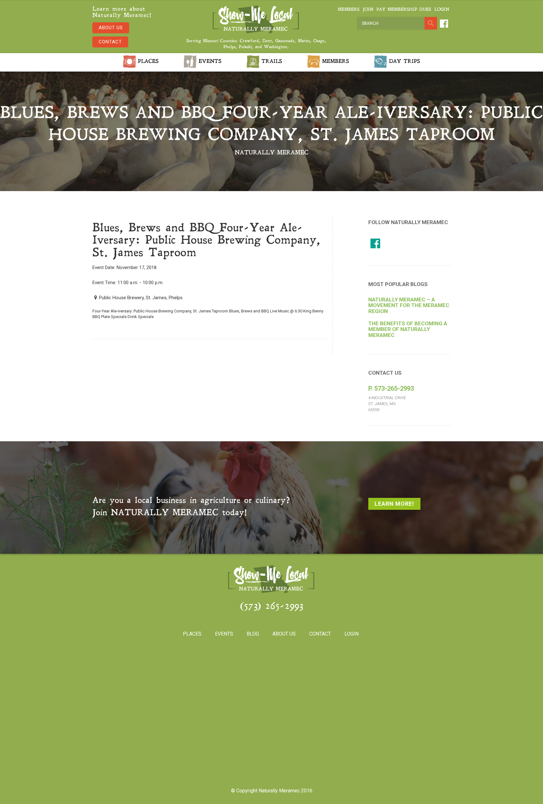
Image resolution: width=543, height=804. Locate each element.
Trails (270, 61)
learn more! (394, 503)
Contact (110, 42)
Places (147, 61)
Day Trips (403, 61)
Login (441, 10)
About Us (111, 27)
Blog (253, 634)
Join (368, 10)
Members (348, 10)
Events (209, 61)
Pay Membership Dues (403, 10)
